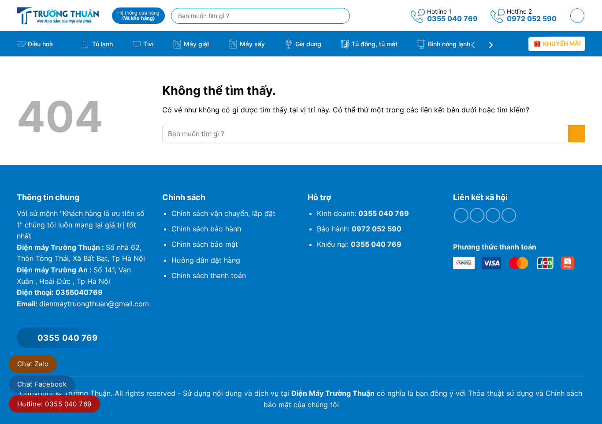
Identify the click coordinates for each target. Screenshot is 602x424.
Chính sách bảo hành (206, 228)
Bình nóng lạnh (449, 44)
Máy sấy (252, 44)
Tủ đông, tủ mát (375, 44)
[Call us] (493, 215)
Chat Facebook (42, 384)
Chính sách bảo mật (204, 244)
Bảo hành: (359, 228)
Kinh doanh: (363, 213)
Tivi (148, 44)
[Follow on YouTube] (509, 215)
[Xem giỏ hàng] (577, 15)
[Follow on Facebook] (461, 215)
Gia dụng (308, 44)
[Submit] (576, 133)
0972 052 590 (532, 18)
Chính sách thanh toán (208, 275)
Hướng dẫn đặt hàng (205, 260)
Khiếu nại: (359, 244)
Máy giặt (196, 44)
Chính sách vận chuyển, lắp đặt (223, 213)
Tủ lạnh (102, 44)
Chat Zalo (32, 364)
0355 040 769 (452, 18)
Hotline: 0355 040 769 (54, 404)
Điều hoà (40, 44)
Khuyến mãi (561, 44)
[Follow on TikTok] (477, 215)
